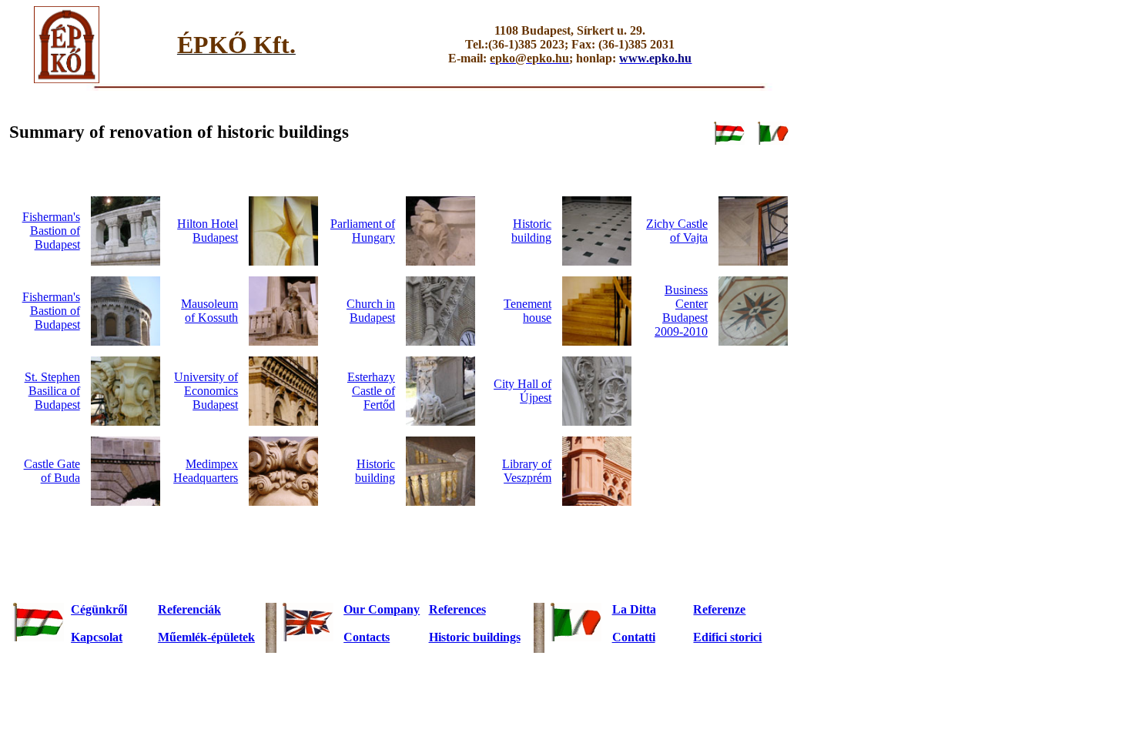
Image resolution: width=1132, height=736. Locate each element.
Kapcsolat (96, 637)
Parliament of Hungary (362, 230)
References (457, 609)
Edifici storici (727, 637)
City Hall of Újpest (522, 390)
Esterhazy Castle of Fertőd (371, 390)
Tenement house (527, 310)
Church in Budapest (371, 310)
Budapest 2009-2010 (681, 310)
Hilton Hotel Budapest (207, 230)
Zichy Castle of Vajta (677, 230)
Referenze (719, 609)
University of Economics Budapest (206, 390)
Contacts (366, 637)
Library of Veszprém (526, 470)
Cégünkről (99, 609)
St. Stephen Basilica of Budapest (52, 390)
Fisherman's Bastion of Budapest (51, 230)
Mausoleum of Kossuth (209, 310)
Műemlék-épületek (206, 637)
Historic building (531, 230)
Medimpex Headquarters (205, 470)
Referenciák (189, 609)
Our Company (381, 609)
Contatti (633, 637)
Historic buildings (475, 637)
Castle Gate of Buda (52, 470)
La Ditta (634, 609)
